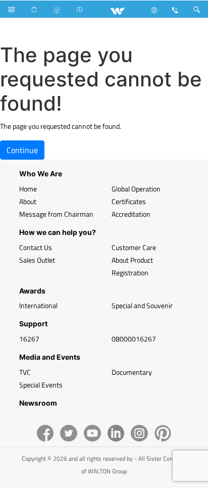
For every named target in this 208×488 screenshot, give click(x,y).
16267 (29, 338)
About (27, 201)
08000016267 (134, 338)
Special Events (41, 384)
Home (28, 188)
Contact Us (35, 247)
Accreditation (131, 214)
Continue (22, 150)
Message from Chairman (56, 214)
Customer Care (134, 247)
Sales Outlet (37, 260)
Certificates (129, 201)
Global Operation (136, 188)
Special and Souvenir (142, 305)
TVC (25, 372)
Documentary (132, 372)
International (38, 305)
